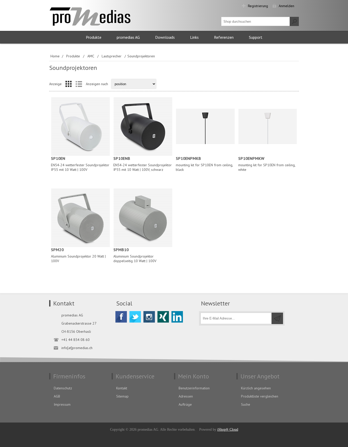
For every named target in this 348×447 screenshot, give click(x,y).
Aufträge (185, 404)
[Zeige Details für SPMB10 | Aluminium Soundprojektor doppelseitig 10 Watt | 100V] (142, 217)
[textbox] (255, 21)
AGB (57, 396)
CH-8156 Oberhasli (76, 331)
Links (194, 37)
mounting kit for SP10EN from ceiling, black (204, 164)
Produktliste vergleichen (259, 396)
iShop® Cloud (227, 429)
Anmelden (286, 6)
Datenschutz (63, 388)
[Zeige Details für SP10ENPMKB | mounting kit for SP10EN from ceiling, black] (205, 126)
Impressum (62, 404)
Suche (245, 404)
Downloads (165, 37)
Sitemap (122, 396)
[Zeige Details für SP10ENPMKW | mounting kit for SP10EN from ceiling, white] (267, 126)
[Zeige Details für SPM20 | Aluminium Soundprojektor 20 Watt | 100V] (80, 217)
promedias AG (128, 37)
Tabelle (68, 83)
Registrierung (258, 6)
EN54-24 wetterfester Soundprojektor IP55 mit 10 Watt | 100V (80, 164)
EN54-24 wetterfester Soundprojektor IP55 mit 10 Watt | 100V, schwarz (142, 164)
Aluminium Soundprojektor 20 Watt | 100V (78, 255)
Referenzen (224, 37)
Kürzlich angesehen (256, 388)
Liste (78, 83)
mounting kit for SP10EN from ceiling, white (266, 164)
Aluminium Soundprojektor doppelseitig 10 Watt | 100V (134, 255)
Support (255, 37)
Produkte (93, 37)
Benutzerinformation (194, 388)
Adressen (186, 396)
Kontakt (121, 388)
